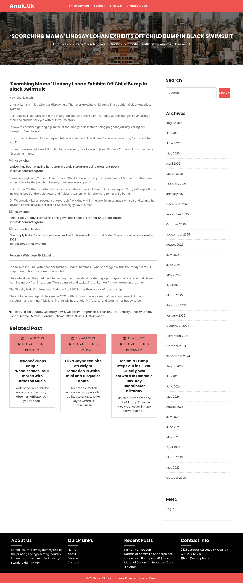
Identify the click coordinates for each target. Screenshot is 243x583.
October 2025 (176, 224)
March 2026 (174, 174)
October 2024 (176, 346)
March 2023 (174, 457)
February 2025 (176, 305)
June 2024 (173, 386)
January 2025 (175, 316)
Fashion (99, 6)
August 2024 (175, 366)
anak (29, 344)
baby (18, 312)
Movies (36, 316)
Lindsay (125, 312)
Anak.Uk (21, 6)
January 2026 (175, 194)
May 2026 (173, 153)
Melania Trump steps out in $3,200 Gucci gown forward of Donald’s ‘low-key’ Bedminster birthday (134, 376)
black (28, 312)
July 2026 (172, 133)
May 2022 (172, 468)
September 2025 (178, 234)
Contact (74, 562)
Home (72, 550)
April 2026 (173, 164)
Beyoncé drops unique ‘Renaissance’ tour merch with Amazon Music (32, 371)
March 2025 (174, 295)
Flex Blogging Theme (110, 578)
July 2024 (172, 376)
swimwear (96, 316)
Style (69, 316)
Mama (24, 316)
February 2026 (176, 184)
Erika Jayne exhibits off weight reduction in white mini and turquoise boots (83, 371)
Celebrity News (54, 312)
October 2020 (176, 478)
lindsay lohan (141, 312)
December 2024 (177, 326)
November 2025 (177, 214)
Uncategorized (137, 6)
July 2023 (172, 417)
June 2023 (173, 427)
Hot (115, 312)
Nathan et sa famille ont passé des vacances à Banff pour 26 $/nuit (148, 556)
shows (60, 316)
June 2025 (173, 265)
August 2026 (174, 123)
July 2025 (172, 255)
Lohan (14, 316)
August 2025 (174, 245)
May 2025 (173, 275)
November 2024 (177, 336)
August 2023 (174, 407)
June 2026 (173, 143)
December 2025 (177, 204)
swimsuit (81, 316)
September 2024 (178, 356)
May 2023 (172, 437)
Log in (170, 509)
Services (74, 558)
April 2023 (173, 447)
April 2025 (173, 285)
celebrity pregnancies (82, 312)
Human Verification (137, 550)
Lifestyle (116, 6)
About (72, 554)
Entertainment (79, 6)
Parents (48, 316)
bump (38, 312)
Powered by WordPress (141, 578)
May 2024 (173, 397)
